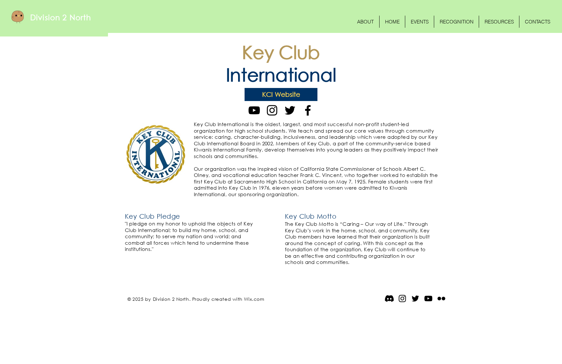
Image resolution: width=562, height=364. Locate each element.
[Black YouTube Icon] (254, 110)
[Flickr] (441, 298)
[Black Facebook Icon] (308, 110)
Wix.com (254, 299)
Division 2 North (60, 17)
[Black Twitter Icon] (290, 110)
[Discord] (389, 298)
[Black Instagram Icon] (272, 110)
